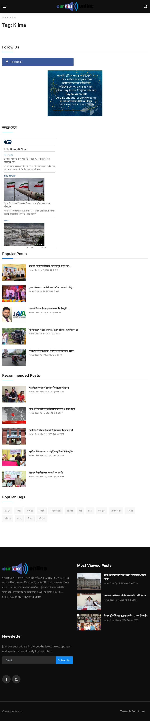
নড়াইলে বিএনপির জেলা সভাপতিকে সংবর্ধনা (46, 472)
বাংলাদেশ (101, 510)
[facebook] (6, 679)
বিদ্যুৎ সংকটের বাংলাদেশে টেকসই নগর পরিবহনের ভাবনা (51, 350)
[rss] (16, 679)
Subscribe (64, 660)
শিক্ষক (30, 518)
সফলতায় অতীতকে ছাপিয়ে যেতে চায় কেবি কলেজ (125, 595)
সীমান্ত (130, 510)
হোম (4, 17)
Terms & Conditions (132, 711)
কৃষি (80, 510)
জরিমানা (42, 518)
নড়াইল (7, 510)
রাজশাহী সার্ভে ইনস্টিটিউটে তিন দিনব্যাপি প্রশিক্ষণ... (50, 265)
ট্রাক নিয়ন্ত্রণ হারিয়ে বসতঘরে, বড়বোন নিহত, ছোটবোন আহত (53, 329)
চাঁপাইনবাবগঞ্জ (56, 510)
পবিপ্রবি (30, 510)
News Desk (34, 270)
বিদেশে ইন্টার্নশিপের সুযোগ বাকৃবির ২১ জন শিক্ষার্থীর (125, 615)
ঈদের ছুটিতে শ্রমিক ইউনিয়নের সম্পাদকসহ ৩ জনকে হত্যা (52, 408)
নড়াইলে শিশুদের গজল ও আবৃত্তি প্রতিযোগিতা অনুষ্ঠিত (51, 451)
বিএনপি (70, 510)
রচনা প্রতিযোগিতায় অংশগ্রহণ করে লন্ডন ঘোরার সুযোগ (125, 576)
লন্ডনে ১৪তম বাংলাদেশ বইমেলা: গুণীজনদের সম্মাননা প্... (51, 287)
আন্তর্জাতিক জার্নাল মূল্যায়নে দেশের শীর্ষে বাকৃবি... (49, 308)
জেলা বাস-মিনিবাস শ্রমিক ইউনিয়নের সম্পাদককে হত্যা (51, 430)
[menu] (4, 6)
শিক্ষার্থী (41, 510)
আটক (19, 518)
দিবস (90, 510)
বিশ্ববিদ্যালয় (116, 510)
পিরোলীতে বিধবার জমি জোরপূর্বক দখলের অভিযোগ (49, 387)
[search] (145, 6)
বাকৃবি (18, 510)
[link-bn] (75, 93)
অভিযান (8, 518)
